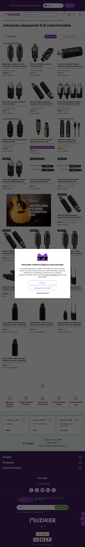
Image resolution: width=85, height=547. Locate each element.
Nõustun (42, 282)
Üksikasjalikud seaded (42, 288)
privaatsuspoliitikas (51, 275)
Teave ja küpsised (42, 293)
